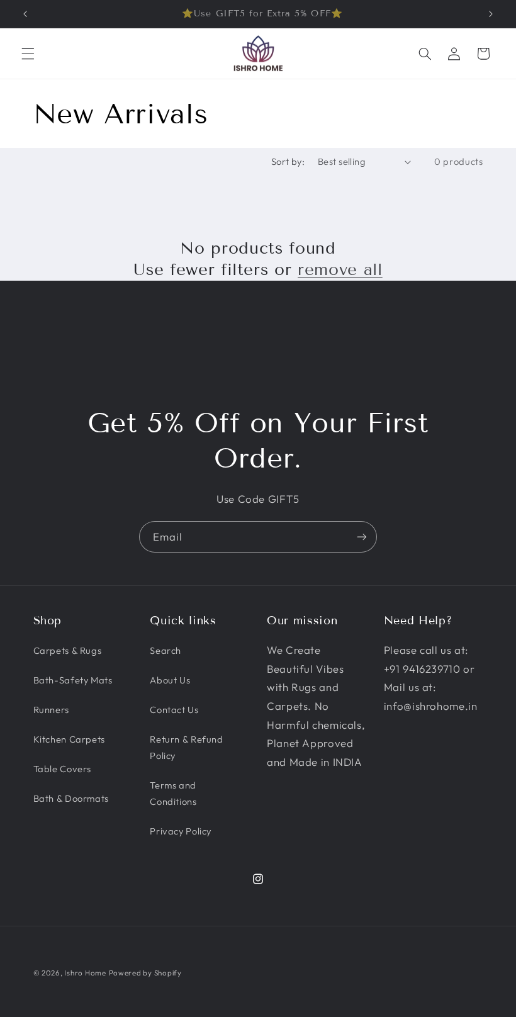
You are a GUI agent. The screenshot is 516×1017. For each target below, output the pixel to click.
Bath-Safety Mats (73, 680)
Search (165, 650)
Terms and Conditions (173, 793)
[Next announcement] (491, 14)
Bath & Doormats (71, 798)
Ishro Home (85, 972)
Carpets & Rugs (67, 650)
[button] (27, 53)
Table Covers (62, 769)
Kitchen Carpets (69, 739)
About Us (170, 680)
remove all (340, 269)
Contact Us (174, 710)
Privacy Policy (180, 831)
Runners (51, 710)
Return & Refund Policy (186, 747)
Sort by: (288, 161)
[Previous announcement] (25, 14)
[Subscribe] (361, 536)
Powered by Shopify (145, 972)
